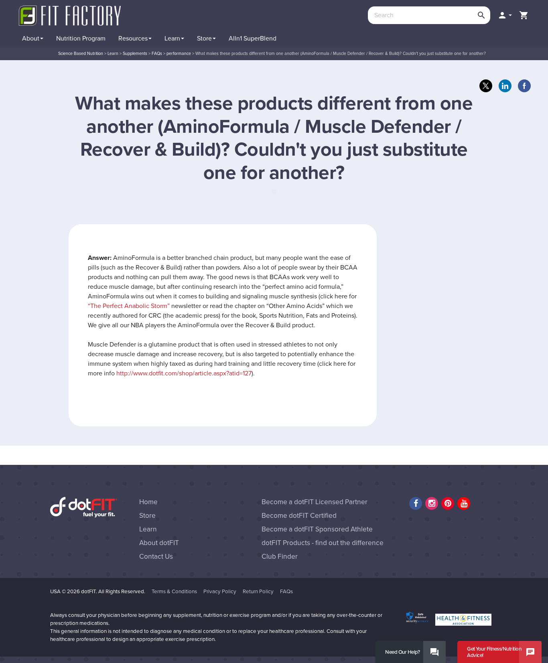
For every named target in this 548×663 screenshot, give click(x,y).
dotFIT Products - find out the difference (323, 543)
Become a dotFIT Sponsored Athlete (317, 529)
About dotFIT (159, 543)
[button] (504, 15)
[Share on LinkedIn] (505, 85)
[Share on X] (485, 85)
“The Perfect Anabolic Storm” (129, 306)
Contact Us (156, 556)
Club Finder (280, 556)
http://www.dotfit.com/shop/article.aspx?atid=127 (184, 373)
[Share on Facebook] (524, 85)
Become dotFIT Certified (299, 515)
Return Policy (258, 591)
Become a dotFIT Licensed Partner (314, 502)
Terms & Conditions (174, 591)
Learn (148, 529)
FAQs (286, 591)
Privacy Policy (219, 591)
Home (148, 502)
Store (147, 515)
